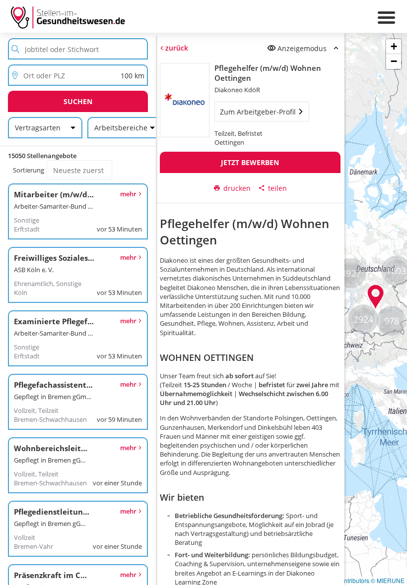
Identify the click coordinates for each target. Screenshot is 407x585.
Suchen (78, 101)
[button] (375, 297)
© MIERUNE (388, 580)
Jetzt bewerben (250, 162)
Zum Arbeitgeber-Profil (257, 112)
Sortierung (28, 170)
